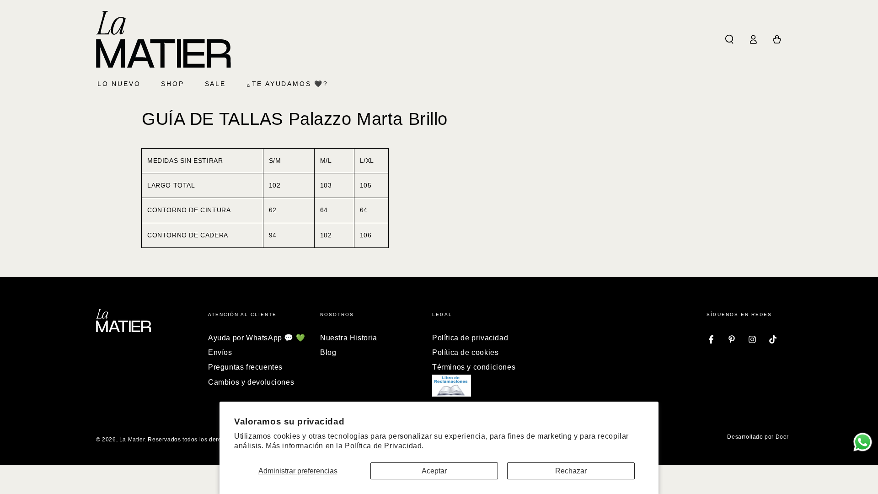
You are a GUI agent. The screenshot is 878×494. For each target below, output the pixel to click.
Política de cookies (465, 352)
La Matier (132, 439)
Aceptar (434, 471)
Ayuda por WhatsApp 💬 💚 (256, 338)
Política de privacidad (470, 338)
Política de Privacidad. (384, 446)
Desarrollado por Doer (758, 437)
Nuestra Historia (348, 338)
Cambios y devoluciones (251, 382)
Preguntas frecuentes (245, 367)
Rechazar (571, 471)
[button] (729, 39)
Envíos (220, 352)
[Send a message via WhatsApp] (862, 442)
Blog (328, 352)
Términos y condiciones (473, 367)
